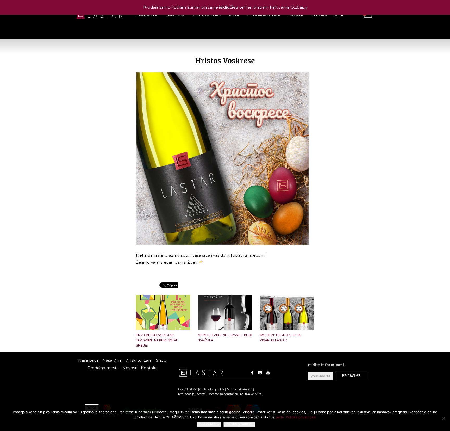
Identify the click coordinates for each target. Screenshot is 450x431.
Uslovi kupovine (213, 389)
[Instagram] (260, 373)
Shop (161, 360)
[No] (443, 418)
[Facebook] (252, 373)
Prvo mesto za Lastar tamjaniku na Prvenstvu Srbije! (157, 340)
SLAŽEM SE (209, 424)
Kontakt (149, 367)
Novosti (129, 367)
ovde (280, 417)
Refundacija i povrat (191, 394)
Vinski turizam (138, 360)
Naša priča (88, 360)
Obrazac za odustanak (223, 394)
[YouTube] (268, 373)
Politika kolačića (251, 394)
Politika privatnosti (239, 389)
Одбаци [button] (299, 7)
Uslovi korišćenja (189, 389)
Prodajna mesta (103, 367)
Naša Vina (112, 360)
